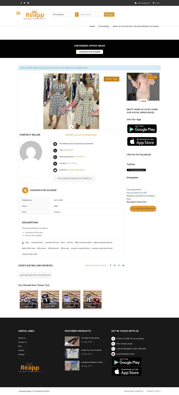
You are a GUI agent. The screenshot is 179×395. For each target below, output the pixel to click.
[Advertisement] (54, 29)
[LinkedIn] (123, 265)
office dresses (53, 248)
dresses (70, 242)
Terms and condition (133, 391)
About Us (22, 338)
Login (157, 3)
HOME (92, 26)
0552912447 (68, 150)
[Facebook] (110, 265)
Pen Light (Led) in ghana (90, 338)
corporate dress (37, 242)
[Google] (119, 265)
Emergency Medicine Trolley (92, 362)
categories (103, 26)
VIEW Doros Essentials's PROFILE (74, 178)
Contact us (22, 342)
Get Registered (144, 3)
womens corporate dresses (102, 248)
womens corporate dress (80, 248)
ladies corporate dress (83, 242)
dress (63, 242)
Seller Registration (143, 209)
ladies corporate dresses (103, 242)
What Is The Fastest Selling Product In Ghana (136, 26)
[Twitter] (115, 265)
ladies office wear (28, 248)
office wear (65, 248)
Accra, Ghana (72, 163)
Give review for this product (35, 275)
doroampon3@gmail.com (75, 170)
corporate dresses (52, 242)
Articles (21, 350)
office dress (41, 248)
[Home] (34, 14)
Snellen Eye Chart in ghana (91, 350)
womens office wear (29, 254)
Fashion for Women (89, 52)
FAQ (20, 346)
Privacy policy (154, 391)
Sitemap (21, 354)
